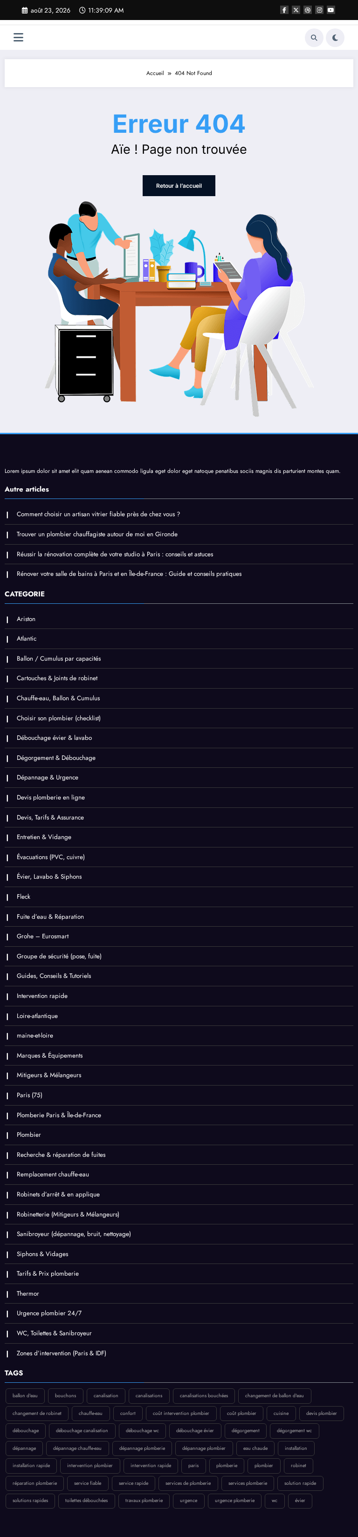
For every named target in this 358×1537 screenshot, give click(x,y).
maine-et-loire (35, 1035)
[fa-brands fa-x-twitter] (296, 10)
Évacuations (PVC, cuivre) (51, 857)
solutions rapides (30, 1500)
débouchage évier (195, 1430)
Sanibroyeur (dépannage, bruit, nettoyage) (74, 1234)
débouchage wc (142, 1430)
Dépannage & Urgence (47, 777)
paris (193, 1465)
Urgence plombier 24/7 (49, 1313)
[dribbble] (307, 10)
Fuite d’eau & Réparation (50, 916)
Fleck (23, 896)
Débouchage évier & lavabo (54, 737)
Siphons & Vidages (42, 1254)
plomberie (226, 1465)
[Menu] (18, 37)
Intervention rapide (42, 995)
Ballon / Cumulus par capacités (59, 658)
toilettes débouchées (86, 1500)
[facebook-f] (284, 10)
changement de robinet (37, 1413)
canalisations (149, 1395)
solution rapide (300, 1483)
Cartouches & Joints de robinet (57, 678)
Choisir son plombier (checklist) (59, 718)
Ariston (26, 619)
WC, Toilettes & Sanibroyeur (54, 1333)
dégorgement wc (294, 1430)
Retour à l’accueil (179, 185)
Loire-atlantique (37, 1015)
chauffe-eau (91, 1413)
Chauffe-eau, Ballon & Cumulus (58, 698)
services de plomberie (188, 1483)
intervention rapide (151, 1465)
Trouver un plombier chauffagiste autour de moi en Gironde (97, 534)
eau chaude (255, 1448)
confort (128, 1413)
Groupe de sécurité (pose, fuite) (59, 956)
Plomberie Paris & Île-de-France (59, 1115)
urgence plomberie (235, 1500)
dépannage (24, 1448)
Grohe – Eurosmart (43, 936)
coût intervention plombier (181, 1413)
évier (300, 1500)
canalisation (106, 1395)
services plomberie (247, 1483)
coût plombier (241, 1413)
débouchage (26, 1430)
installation (296, 1448)
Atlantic (26, 638)
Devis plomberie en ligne (51, 797)
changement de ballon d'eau (274, 1395)
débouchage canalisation (82, 1430)
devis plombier (321, 1413)
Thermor (28, 1293)
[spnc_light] (335, 37)
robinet (298, 1465)
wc (274, 1500)
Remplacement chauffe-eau (53, 1174)
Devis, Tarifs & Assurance (50, 817)
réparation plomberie (35, 1483)
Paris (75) (29, 1095)
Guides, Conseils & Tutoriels (54, 975)
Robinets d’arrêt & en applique (58, 1194)
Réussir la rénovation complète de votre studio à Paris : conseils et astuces (115, 554)
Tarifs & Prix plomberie (48, 1273)
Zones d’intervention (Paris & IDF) (61, 1353)
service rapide (133, 1483)
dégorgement (246, 1430)
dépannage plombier (204, 1448)
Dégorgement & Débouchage (56, 757)
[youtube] (331, 10)
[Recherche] (314, 38)
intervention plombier (90, 1465)
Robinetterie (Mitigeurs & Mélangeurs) (68, 1214)
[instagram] (319, 10)
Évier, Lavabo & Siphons (49, 876)
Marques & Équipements (50, 1055)
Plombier (29, 1134)
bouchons (65, 1395)
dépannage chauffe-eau (77, 1448)
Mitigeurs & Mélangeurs (49, 1075)
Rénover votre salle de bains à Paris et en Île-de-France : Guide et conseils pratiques (129, 573)
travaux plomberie (144, 1500)
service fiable (87, 1483)
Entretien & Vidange (44, 837)
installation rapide (31, 1465)
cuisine (281, 1413)
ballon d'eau (25, 1395)
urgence (188, 1500)
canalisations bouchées (204, 1395)
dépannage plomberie (142, 1448)
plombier (264, 1465)
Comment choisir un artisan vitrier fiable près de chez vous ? (98, 514)
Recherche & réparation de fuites (61, 1154)
